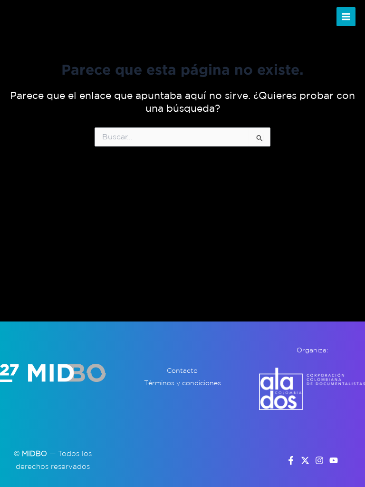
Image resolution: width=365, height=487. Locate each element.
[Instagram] (319, 460)
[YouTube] (333, 460)
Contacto (182, 370)
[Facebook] (291, 460)
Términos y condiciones (182, 383)
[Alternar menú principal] (346, 17)
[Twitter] (305, 460)
